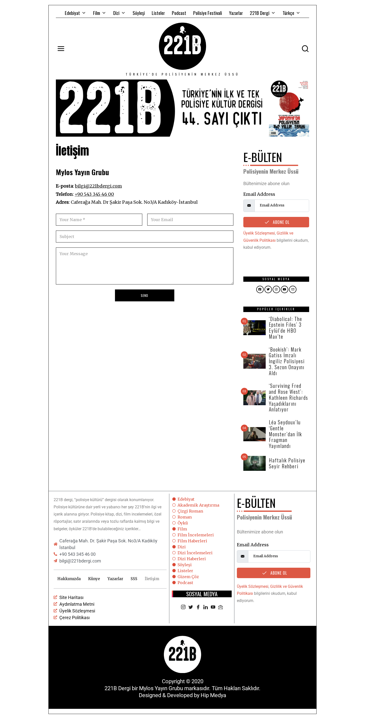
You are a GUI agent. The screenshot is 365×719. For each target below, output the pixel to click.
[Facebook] (198, 607)
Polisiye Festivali (207, 12)
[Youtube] (213, 607)
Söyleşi (139, 12)
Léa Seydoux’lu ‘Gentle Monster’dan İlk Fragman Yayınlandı (285, 433)
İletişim (152, 578)
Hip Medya (213, 695)
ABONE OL (281, 222)
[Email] (220, 607)
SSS (134, 578)
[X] (190, 607)
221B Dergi (259, 12)
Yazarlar (236, 12)
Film (96, 12)
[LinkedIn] (205, 607)
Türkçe (288, 12)
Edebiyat (72, 12)
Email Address (259, 194)
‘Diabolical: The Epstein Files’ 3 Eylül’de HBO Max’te (285, 327)
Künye (94, 578)
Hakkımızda (69, 578)
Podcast (179, 12)
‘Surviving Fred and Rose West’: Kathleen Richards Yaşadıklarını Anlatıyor (288, 397)
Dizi (116, 12)
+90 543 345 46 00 (94, 194)
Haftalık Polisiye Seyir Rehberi (287, 463)
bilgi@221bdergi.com (98, 186)
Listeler (158, 12)
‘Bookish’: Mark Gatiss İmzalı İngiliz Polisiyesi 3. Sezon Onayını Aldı (287, 361)
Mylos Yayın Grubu (161, 688)
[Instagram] (183, 607)
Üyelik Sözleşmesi (259, 233)
